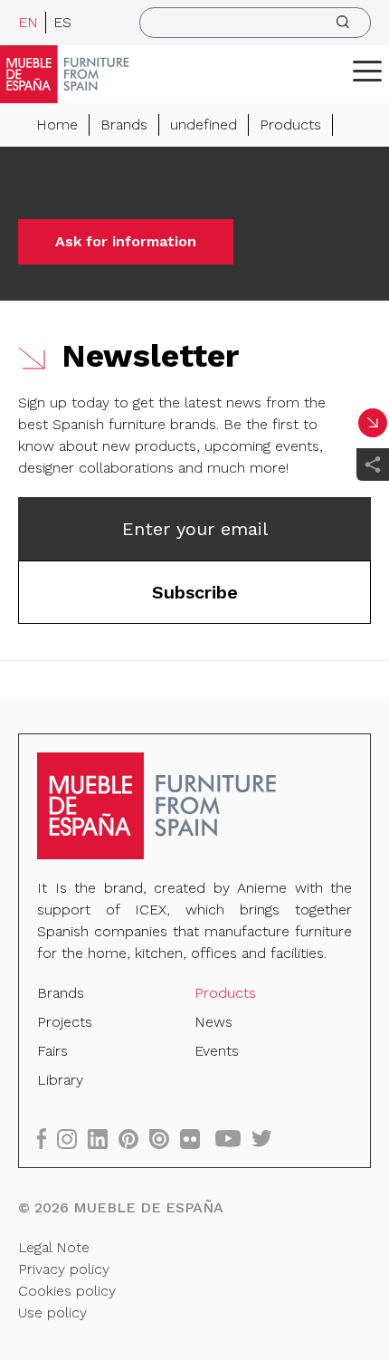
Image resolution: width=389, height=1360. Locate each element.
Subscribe (195, 592)
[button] (367, 70)
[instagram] (72, 1138)
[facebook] (47, 1138)
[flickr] (195, 1138)
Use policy (52, 1312)
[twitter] (267, 1138)
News (213, 1021)
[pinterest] (134, 1138)
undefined (203, 124)
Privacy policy (63, 1269)
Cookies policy (67, 1290)
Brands (123, 124)
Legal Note (54, 1247)
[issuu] (164, 1138)
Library (60, 1079)
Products (290, 124)
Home (57, 124)
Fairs (52, 1050)
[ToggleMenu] (367, 70)
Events (216, 1050)
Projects (64, 1021)
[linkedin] (103, 1138)
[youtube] (233, 1138)
